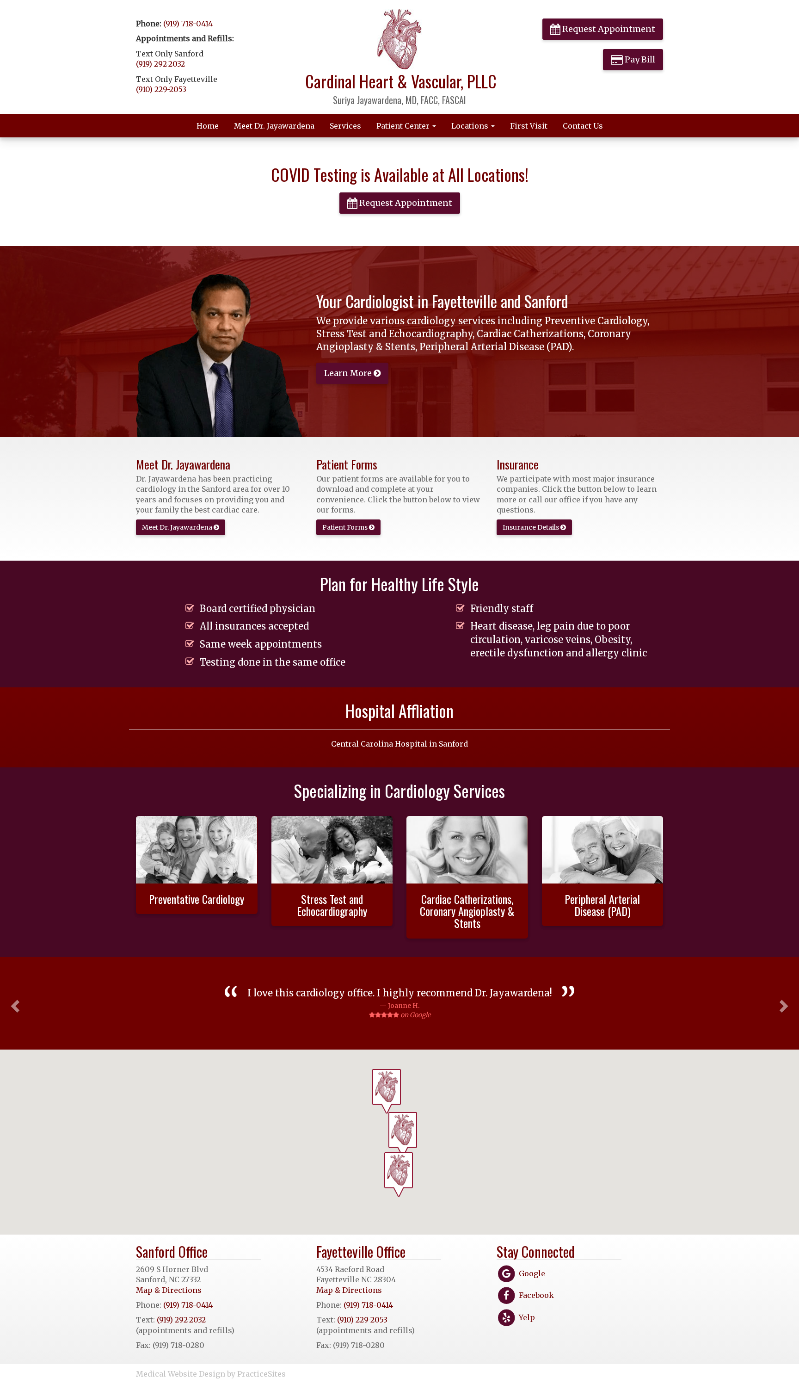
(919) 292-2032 (160, 63)
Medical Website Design (180, 1373)
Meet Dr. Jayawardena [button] (178, 527)
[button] (14, 1003)
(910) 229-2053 (161, 89)
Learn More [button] (349, 373)
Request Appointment (607, 29)
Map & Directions (169, 1290)
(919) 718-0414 (188, 23)
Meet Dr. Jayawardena (274, 125)
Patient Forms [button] (345, 527)
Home (208, 125)
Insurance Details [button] (531, 527)
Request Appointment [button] (404, 203)
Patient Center (403, 125)
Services (345, 125)
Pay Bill (639, 59)
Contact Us (583, 125)
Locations (470, 125)
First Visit (528, 125)
